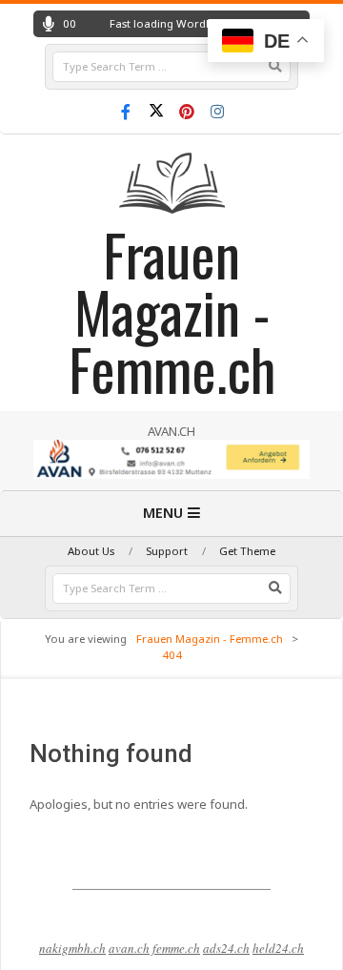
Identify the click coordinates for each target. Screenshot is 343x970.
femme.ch (176, 948)
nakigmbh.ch (72, 948)
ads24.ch (226, 948)
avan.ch (129, 948)
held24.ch (278, 948)
